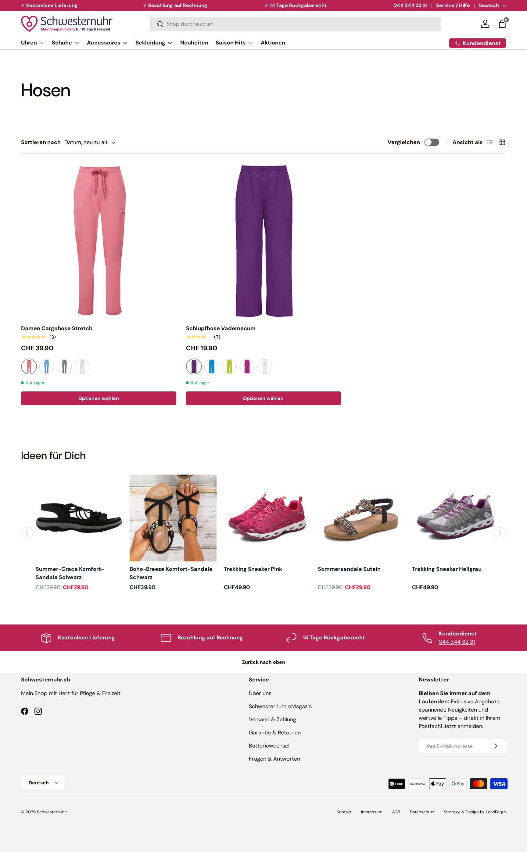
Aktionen (273, 42)
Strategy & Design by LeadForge (475, 812)
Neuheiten (194, 42)
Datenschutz (422, 812)
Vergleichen (404, 142)
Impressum (371, 812)
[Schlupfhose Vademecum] (263, 240)
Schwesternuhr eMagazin (280, 706)
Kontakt (344, 812)
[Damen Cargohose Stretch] (98, 240)
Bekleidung (150, 42)
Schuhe (62, 42)
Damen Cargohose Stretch (56, 328)
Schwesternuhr (51, 812)
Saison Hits (231, 42)
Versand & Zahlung (272, 719)
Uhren (29, 42)
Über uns (260, 693)
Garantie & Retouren (275, 732)
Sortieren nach (41, 142)
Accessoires (103, 42)
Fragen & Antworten (274, 758)
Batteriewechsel (269, 745)
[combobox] (295, 24)
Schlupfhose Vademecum (221, 328)
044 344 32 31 (410, 5)
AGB (396, 812)
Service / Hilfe (453, 5)
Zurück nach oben (263, 662)
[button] (502, 23)
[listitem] (79, 533)
